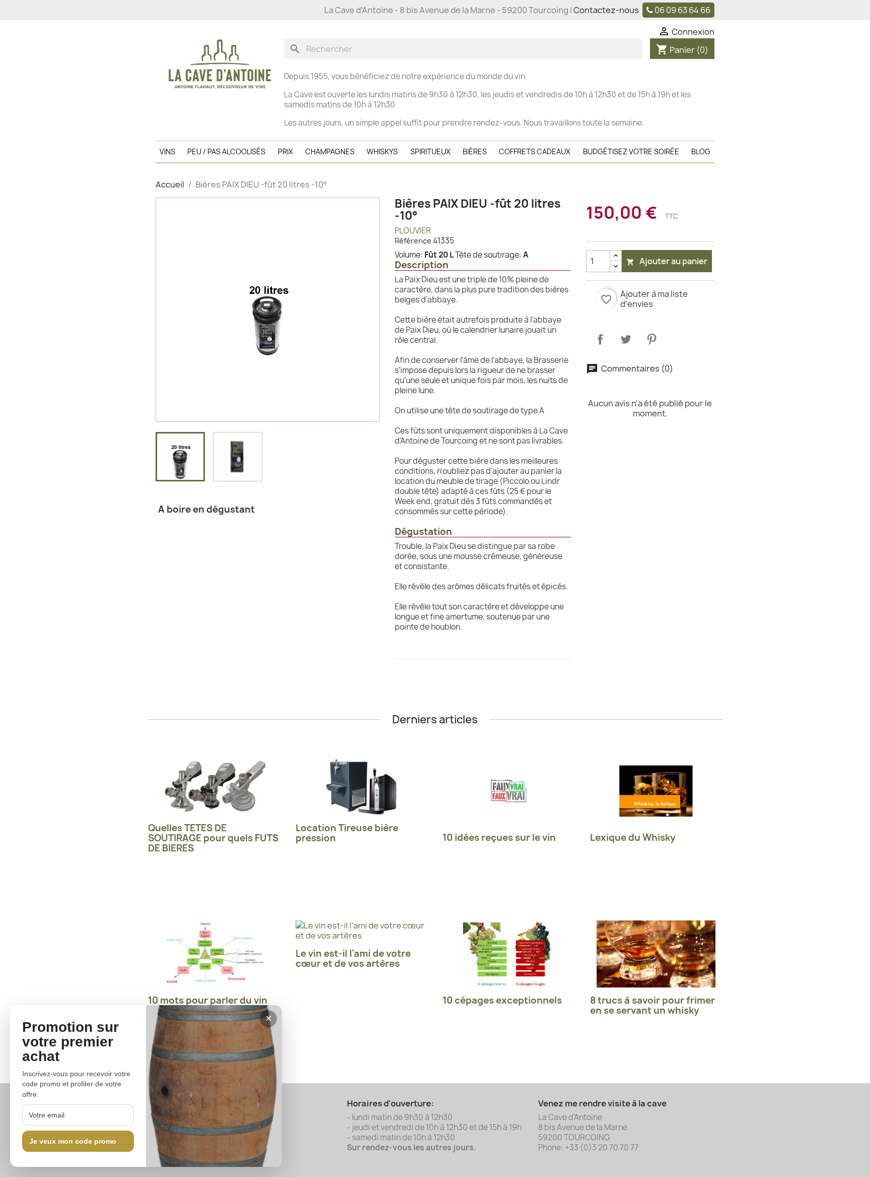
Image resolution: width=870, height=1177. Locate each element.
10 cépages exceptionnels (502, 1000)
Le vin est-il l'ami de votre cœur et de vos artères (353, 958)
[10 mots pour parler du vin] (214, 953)
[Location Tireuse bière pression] (362, 786)
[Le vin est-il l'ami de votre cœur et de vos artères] (362, 930)
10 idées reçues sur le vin (499, 837)
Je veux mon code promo (72, 1141)
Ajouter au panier (666, 261)
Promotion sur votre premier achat (70, 1042)
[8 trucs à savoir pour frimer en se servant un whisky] (656, 953)
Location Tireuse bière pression (347, 833)
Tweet (626, 339)
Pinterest (651, 339)
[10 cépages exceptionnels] (509, 953)
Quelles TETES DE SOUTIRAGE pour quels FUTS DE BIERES (213, 838)
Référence (413, 240)
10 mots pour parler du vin (207, 1000)
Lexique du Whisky (633, 837)
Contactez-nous (606, 10)
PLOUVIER (413, 230)
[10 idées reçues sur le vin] (509, 791)
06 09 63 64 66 (682, 10)
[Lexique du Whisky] (656, 791)
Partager (600, 339)
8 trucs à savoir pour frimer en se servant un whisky (652, 1005)
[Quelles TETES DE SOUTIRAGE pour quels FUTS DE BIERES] (214, 786)
